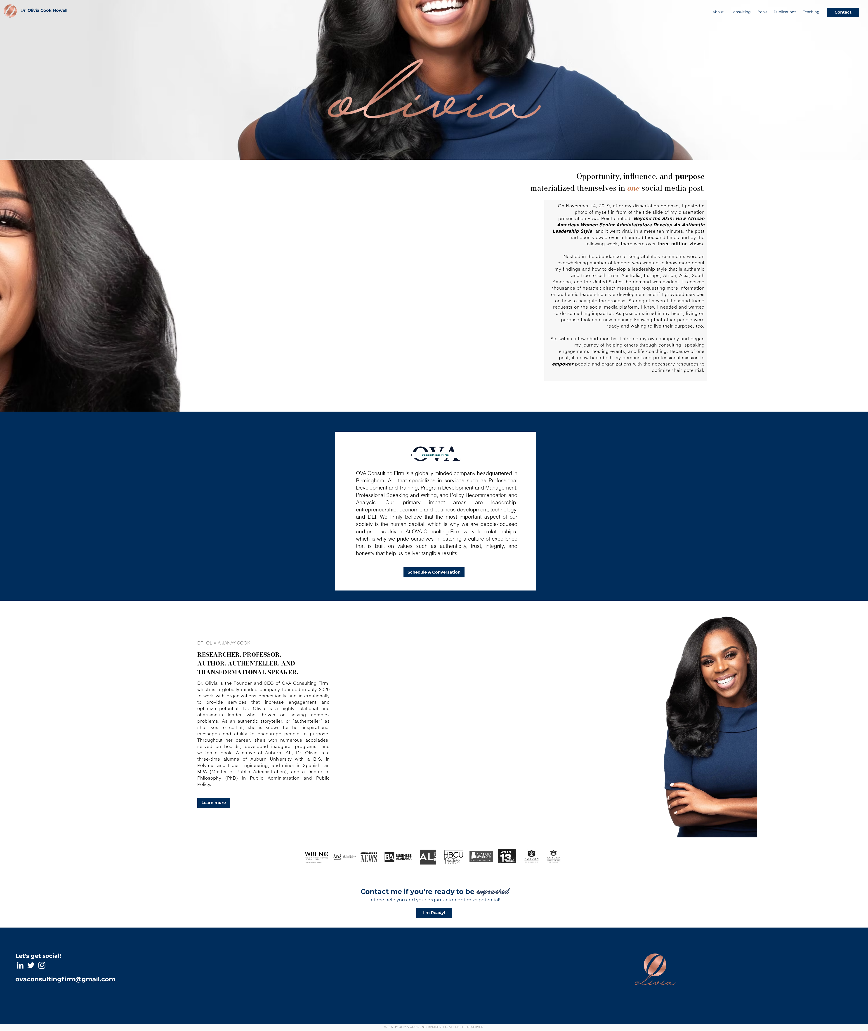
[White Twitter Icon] (31, 965)
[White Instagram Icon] (42, 965)
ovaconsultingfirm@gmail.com (65, 979)
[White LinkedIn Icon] (20, 965)
